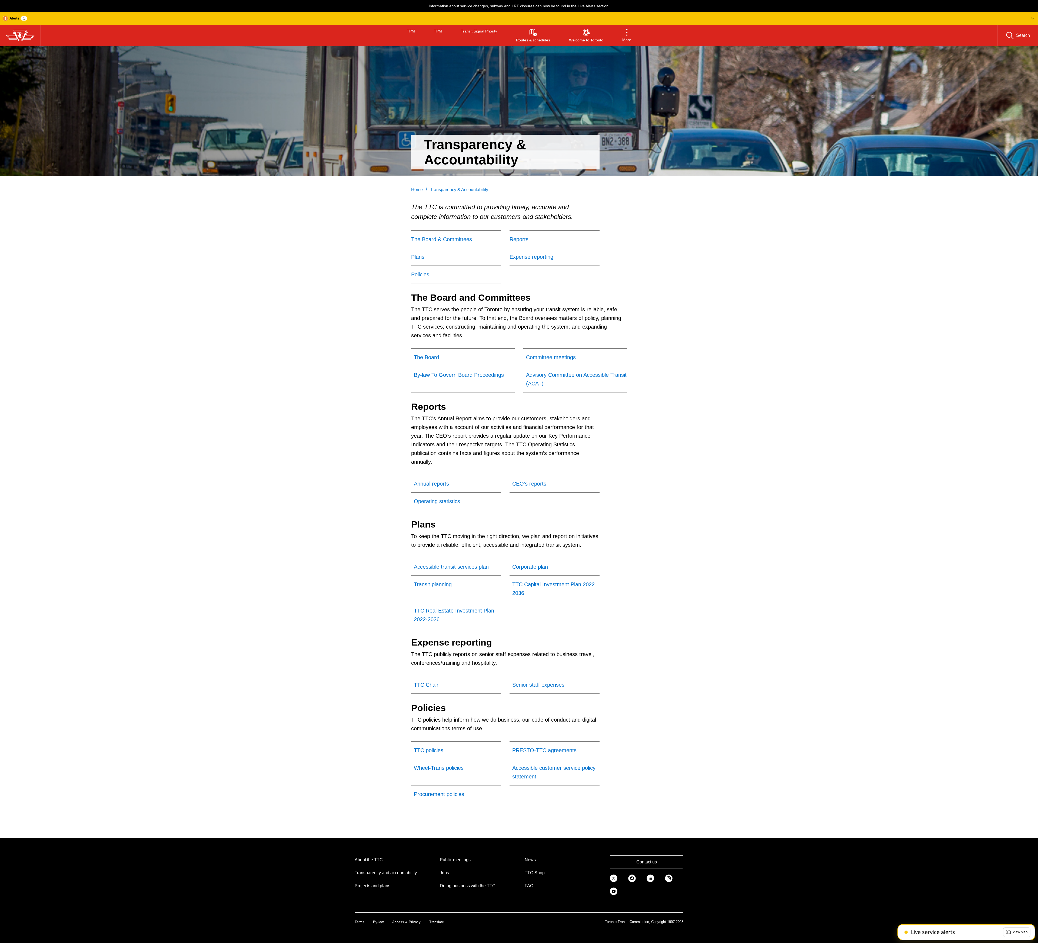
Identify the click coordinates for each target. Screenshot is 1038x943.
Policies (420, 274)
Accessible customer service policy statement (553, 772)
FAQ (529, 885)
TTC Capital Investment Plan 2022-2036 (554, 588)
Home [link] (417, 189)
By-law (378, 922)
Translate (436, 922)
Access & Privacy (406, 922)
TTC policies (428, 750)
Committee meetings (551, 357)
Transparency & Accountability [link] (459, 189)
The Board (426, 357)
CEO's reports (529, 484)
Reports (519, 239)
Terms (359, 922)
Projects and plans (372, 885)
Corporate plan (530, 567)
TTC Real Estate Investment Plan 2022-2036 (454, 615)
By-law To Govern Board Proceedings (459, 375)
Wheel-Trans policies (439, 768)
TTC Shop (535, 872)
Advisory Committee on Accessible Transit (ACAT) (576, 379)
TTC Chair (426, 685)
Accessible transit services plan (451, 567)
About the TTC (369, 859)
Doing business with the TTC (467, 885)
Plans (417, 257)
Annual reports (431, 484)
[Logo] (20, 35)
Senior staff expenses (538, 685)
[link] (613, 877)
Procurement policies (439, 794)
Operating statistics (437, 501)
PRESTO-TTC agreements (544, 750)
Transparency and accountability (386, 872)
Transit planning (433, 584)
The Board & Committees (441, 239)
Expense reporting (531, 257)
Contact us (646, 862)
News (530, 859)
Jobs (444, 872)
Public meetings (455, 859)
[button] (519, 18)
